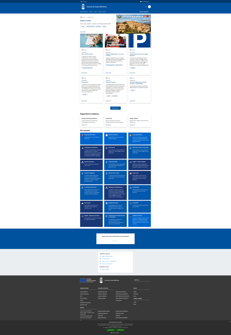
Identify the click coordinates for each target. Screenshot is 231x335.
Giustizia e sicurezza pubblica (122, 294)
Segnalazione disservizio (103, 313)
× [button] (229, 321)
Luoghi (135, 302)
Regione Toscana (83, 1)
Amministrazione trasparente (122, 311)
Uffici (81, 296)
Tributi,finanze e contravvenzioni (122, 296)
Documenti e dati (83, 304)
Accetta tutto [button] (111, 330)
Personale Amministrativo (85, 302)
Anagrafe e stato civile (102, 291)
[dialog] (115, 327)
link (127, 327)
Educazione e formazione (121, 291)
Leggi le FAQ (100, 315)
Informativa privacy (120, 313)
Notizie (133, 50)
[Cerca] (149, 6)
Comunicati (136, 294)
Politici (81, 300)
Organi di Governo (84, 291)
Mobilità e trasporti (102, 298)
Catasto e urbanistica (102, 296)
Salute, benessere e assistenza (122, 298)
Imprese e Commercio (102, 294)
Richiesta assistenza (102, 317)
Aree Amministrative (84, 294)
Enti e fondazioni (83, 298)
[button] (115, 333)
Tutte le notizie (115, 108)
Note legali (118, 315)
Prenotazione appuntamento (104, 311)
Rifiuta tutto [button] (120, 329)
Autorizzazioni (119, 300)
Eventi (135, 304)
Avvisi (83, 17)
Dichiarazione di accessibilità (121, 317)
